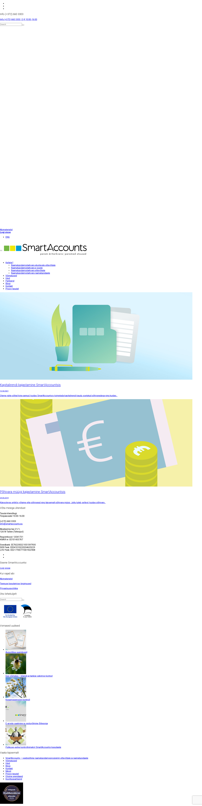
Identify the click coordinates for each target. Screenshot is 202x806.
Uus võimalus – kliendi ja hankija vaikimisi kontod (28, 676)
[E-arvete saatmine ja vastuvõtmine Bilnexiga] (15, 721)
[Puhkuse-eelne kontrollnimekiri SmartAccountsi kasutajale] (15, 744)
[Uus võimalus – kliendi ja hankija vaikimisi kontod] (15, 673)
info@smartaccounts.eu (11, 524)
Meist (8, 771)
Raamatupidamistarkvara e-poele (27, 268)
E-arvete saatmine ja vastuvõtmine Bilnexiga (26, 723)
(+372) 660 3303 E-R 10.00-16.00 (20, 19)
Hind (7, 763)
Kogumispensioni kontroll (17, 699)
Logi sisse (5, 232)
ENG (7, 237)
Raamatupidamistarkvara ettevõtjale (28, 270)
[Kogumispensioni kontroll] (15, 697)
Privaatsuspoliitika (9, 588)
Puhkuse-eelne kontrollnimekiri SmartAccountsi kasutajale (33, 747)
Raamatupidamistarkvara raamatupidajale (30, 273)
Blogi (7, 766)
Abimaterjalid (6, 229)
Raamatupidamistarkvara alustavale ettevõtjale (33, 265)
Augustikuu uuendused (16, 652)
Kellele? (9, 262)
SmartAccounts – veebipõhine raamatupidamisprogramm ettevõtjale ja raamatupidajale (46, 758)
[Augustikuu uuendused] (15, 649)
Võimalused (11, 760)
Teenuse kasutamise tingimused (15, 583)
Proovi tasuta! (12, 288)
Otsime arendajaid (14, 776)
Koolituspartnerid (13, 779)
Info (2, 19)
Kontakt (9, 768)
